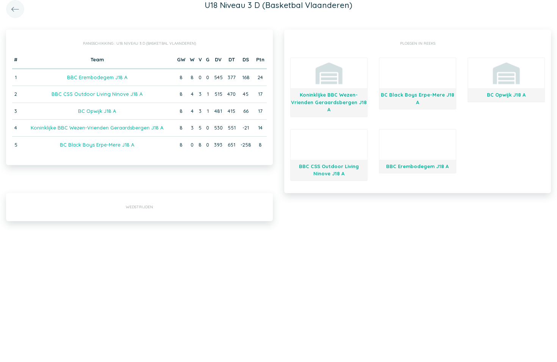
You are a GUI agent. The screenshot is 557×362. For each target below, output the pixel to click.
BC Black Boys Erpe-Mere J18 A (97, 145)
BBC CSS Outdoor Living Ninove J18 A (97, 94)
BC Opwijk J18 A (97, 111)
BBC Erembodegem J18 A (97, 77)
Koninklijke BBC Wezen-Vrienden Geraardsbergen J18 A (97, 128)
